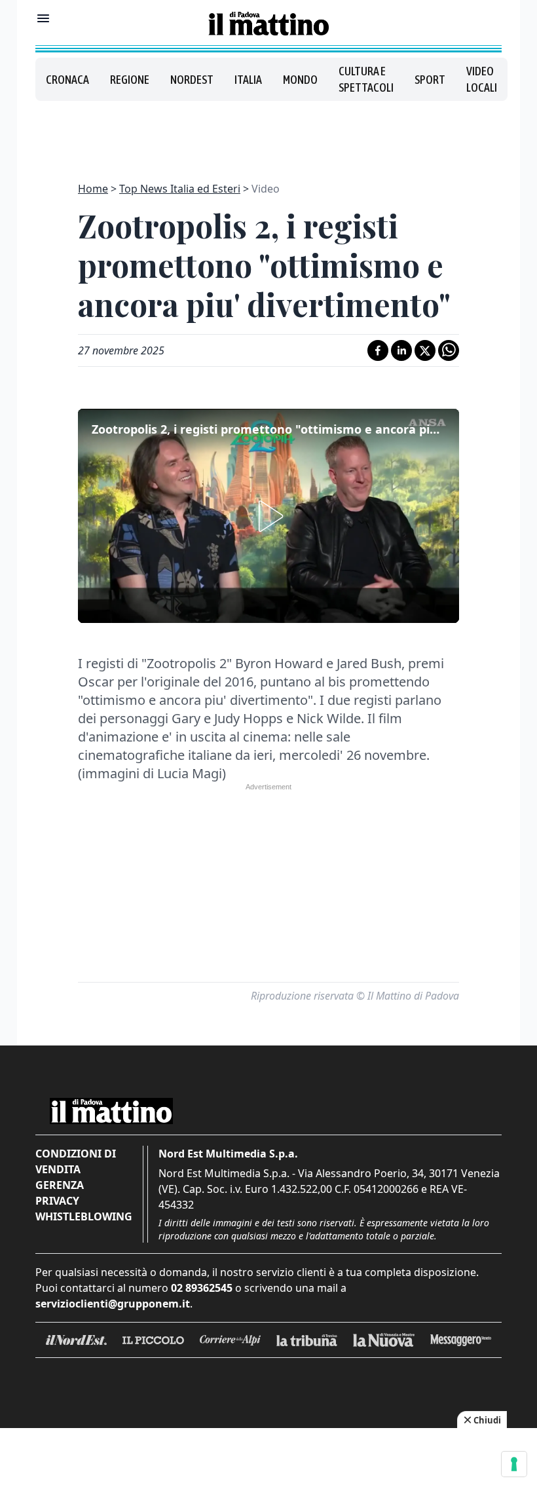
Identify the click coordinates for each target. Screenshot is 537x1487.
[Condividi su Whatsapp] (448, 350)
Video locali (481, 79)
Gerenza (59, 1185)
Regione (129, 79)
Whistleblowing (83, 1216)
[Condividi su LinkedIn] (401, 350)
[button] (268, 516)
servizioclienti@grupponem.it (112, 1303)
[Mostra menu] (43, 18)
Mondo (300, 79)
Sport (430, 79)
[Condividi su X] (425, 350)
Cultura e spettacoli (366, 79)
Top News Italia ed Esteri (179, 188)
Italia (248, 79)
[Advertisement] (268, 133)
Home (93, 188)
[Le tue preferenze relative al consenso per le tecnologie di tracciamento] (514, 1464)
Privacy (57, 1201)
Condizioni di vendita (75, 1161)
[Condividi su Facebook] (377, 350)
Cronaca (67, 79)
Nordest (191, 79)
